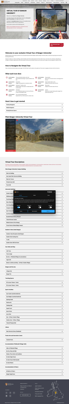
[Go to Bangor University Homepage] (5, 2)
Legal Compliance (38, 385)
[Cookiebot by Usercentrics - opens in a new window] (48, 192)
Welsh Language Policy (39, 396)
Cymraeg (52, 0)
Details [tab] (34, 195)
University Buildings (22, 164)
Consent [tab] (20, 195)
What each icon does (24, 26)
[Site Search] (66, 2)
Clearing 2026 (17, 2)
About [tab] (49, 195)
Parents (36, 0)
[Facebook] (10, 393)
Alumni (29, 0)
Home (2, 5)
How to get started (10, 27)
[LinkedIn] (10, 396)
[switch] (29, 207)
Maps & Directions (25, 395)
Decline (21, 211)
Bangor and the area (52, 164)
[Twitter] (6, 393)
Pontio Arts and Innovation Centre (13, 165)
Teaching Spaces (46, 164)
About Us (42, 2)
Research (38, 2)
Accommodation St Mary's (37, 165)
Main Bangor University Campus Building (12, 164)
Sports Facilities (58, 164)
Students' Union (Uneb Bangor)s (31, 164)
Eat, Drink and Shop (40, 164)
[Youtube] (6, 396)
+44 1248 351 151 (23, 387)
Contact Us (22, 389)
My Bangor (44, 0)
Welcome (8, 26)
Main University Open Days (21, 5)
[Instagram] (14, 393)
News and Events (56, 2)
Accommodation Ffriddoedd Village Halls (26, 165)
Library (6, 165)
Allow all (48, 211)
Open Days (40, 0)
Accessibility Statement (39, 391)
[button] (34, 104)
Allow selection (34, 211)
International (33, 2)
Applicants (32, 0)
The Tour (14, 27)
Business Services (49, 2)
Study (22, 2)
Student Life (27, 2)
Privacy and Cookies (38, 393)
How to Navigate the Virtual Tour (15, 26)
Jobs (48, 0)
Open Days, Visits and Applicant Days (11, 5)
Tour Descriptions (19, 27)
